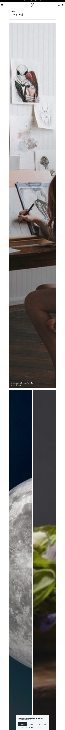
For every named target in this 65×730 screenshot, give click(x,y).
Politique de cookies (26, 727)
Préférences (42, 724)
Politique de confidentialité (37, 727)
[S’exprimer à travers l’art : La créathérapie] (32, 205)
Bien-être (13, 380)
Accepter (22, 724)
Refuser (32, 724)
